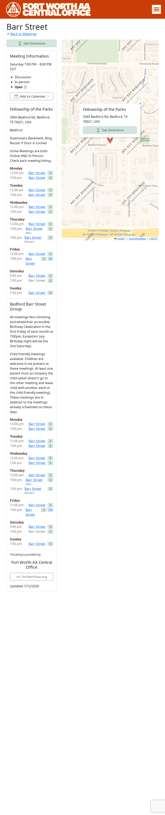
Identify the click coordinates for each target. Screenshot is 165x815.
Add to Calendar (33, 96)
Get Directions (34, 43)
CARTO (153, 238)
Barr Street (37, 173)
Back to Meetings (23, 34)
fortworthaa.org (34, 576)
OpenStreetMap (137, 238)
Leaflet (121, 238)
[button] (156, 9)
